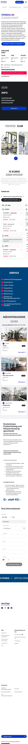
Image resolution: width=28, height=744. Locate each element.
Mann (5, 517)
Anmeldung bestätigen (13, 564)
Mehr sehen (21, 352)
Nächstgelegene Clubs (15, 7)
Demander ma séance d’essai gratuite (12, 43)
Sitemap (16, 643)
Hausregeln (16, 688)
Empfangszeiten (5, 76)
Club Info (4, 7)
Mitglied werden (7, 736)
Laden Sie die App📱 (19, 634)
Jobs (2, 645)
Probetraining (17, 640)
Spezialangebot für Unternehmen (5, 636)
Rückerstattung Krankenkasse (4, 640)
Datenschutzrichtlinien (6, 691)
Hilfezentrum (4, 632)
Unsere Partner (4, 643)
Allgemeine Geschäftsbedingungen (6, 688)
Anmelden (18, 2)
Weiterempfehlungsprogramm (20, 637)
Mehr (2, 61)
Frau (13, 517)
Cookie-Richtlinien (18, 691)
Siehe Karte (13, 108)
